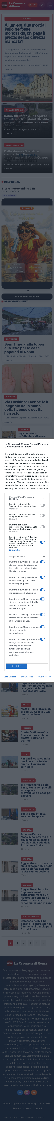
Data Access (27, 676)
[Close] (48, 444)
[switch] (42, 505)
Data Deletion (10, 676)
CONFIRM (16, 666)
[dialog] (27, 560)
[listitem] (27, 498)
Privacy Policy (44, 676)
